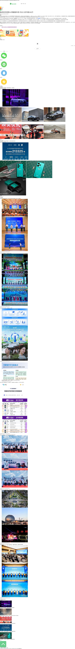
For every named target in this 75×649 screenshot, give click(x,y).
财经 (13, 0)
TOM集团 (1, 647)
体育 (4, 0)
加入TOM (6, 647)
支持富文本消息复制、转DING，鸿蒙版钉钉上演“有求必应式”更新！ (11, 380)
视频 (11, 0)
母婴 (10, 0)
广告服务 (4, 647)
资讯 (2, 0)
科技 (18, 0)
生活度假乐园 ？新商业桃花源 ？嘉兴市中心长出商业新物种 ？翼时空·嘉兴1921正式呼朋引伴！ (13, 489)
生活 (9, 0)
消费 (15, 0)
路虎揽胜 (39, 18)
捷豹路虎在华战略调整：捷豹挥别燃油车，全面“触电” (7, 87)
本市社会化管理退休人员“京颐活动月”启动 (5, 253)
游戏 (6, 0)
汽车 (17, 0)
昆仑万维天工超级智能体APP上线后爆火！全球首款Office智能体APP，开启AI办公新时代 (12, 382)
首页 (0, 0)
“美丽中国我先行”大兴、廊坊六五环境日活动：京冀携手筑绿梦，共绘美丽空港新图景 (11, 544)
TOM (0, 306)
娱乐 (3, 0)
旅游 (7, 0)
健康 (14, 0)
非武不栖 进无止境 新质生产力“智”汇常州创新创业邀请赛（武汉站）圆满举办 (10, 198)
